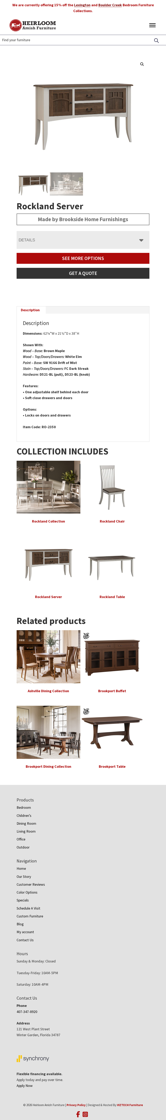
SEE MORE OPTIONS (83, 258)
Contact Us (25, 940)
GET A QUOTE (83, 273)
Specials (23, 900)
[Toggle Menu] (152, 25)
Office (21, 839)
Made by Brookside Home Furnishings (83, 219)
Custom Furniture (30, 916)
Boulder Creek (110, 5)
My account (25, 932)
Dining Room (26, 823)
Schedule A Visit (28, 908)
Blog (20, 924)
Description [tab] (30, 310)
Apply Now (25, 1085)
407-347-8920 (27, 1011)
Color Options (27, 892)
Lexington (82, 5)
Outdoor (23, 847)
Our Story (24, 876)
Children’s (24, 815)
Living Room (26, 831)
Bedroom (24, 807)
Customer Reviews (31, 884)
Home (21, 868)
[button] (142, 64)
